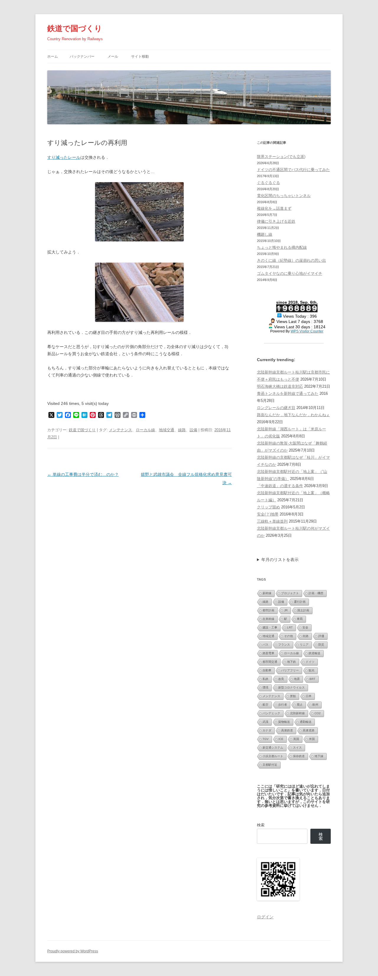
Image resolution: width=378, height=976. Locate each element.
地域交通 (166, 430)
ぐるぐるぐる (268, 182)
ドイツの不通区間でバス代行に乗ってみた (293, 169)
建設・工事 (270, 627)
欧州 (315, 704)
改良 (281, 679)
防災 (321, 644)
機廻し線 (264, 234)
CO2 (318, 713)
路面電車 (268, 653)
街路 (306, 636)
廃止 (300, 704)
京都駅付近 (270, 764)
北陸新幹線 (297, 713)
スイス (297, 747)
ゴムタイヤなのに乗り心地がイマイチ (289, 273)
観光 (312, 670)
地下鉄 (291, 661)
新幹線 (267, 593)
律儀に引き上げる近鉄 (276, 221)
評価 (321, 636)
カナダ (267, 730)
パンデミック (271, 713)
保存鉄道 (299, 756)
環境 (265, 687)
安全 (305, 627)
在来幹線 (268, 618)
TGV (266, 739)
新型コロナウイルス (291, 687)
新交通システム (273, 747)
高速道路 (309, 730)
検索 (261, 825)
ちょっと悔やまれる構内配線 (282, 247)
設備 (193, 430)
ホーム (52, 56)
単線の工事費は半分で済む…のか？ (83, 474)
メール (112, 56)
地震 (297, 679)
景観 (293, 696)
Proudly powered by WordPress (72, 951)
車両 (300, 618)
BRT (312, 679)
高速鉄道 (287, 730)
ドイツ (310, 661)
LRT (290, 627)
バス (265, 644)
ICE (281, 739)
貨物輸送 (284, 721)
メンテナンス (120, 430)
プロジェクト (290, 593)
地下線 (319, 756)
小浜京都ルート (273, 756)
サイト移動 (140, 56)
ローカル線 (145, 430)
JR (286, 610)
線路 (182, 430)
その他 (288, 636)
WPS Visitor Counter (307, 331)
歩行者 (282, 704)
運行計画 (300, 601)
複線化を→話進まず (274, 208)
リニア (304, 644)
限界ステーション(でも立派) (281, 156)
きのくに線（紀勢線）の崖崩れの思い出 (291, 260)
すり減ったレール (63, 157)
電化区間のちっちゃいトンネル (284, 195)
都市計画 (268, 610)
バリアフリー (290, 670)
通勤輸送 (306, 721)
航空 (265, 704)
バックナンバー (82, 56)
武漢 (265, 721)
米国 (312, 739)
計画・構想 (316, 593)
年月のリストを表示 (280, 560)
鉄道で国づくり (74, 28)
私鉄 (265, 679)
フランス (284, 644)
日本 (309, 696)
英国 (296, 739)
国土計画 (303, 610)
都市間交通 (270, 661)
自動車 (267, 670)
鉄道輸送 (314, 653)
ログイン (265, 916)
